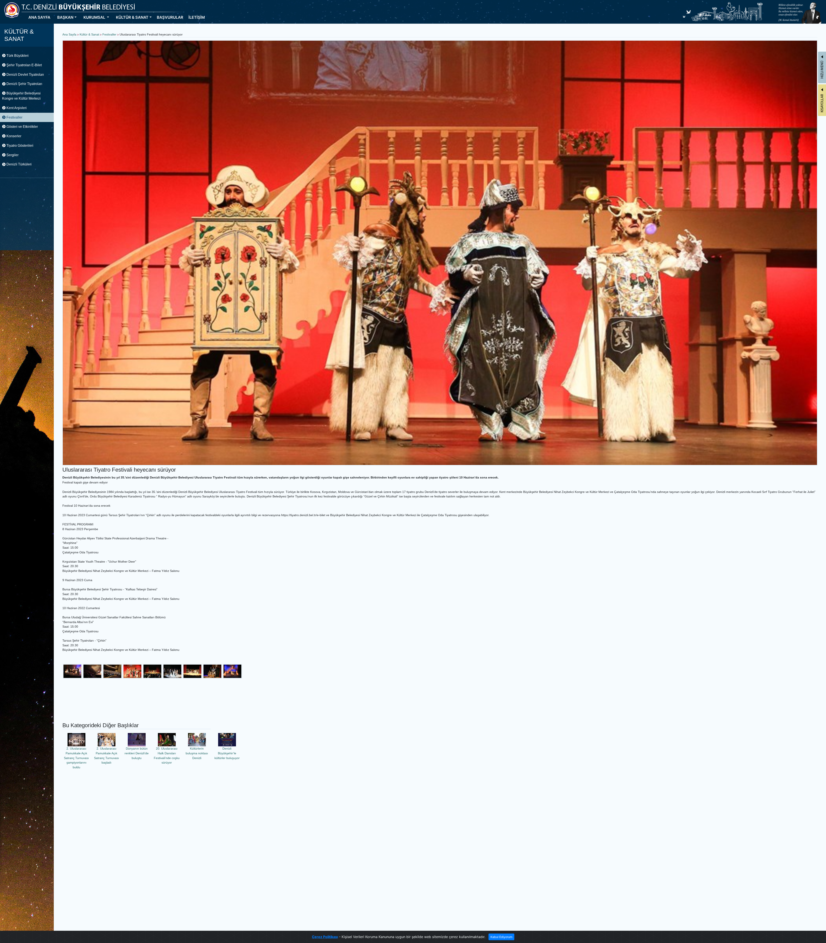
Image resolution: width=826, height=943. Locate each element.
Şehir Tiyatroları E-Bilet (24, 65)
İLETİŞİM (196, 17)
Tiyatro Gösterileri (19, 145)
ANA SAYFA (39, 17)
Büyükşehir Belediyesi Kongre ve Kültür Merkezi (21, 95)
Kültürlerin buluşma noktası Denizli (197, 753)
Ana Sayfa (69, 34)
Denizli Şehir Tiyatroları (24, 84)
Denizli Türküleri (19, 164)
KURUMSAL (94, 17)
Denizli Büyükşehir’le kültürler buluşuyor (227, 753)
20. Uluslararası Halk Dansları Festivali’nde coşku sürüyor (167, 755)
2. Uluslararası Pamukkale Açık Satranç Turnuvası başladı (106, 755)
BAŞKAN (65, 17)
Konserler (13, 136)
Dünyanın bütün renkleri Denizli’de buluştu (137, 753)
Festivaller (14, 117)
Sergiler (12, 155)
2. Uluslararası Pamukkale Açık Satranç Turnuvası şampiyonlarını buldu (76, 758)
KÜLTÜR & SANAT (132, 17)
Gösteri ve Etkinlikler (22, 126)
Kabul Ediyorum (501, 937)
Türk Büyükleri (17, 55)
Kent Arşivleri (16, 108)
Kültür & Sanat (90, 34)
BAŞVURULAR (170, 17)
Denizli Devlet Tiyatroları (25, 74)
